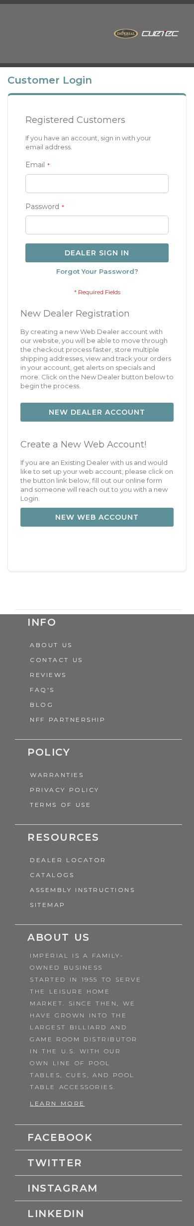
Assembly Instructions (82, 889)
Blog (41, 704)
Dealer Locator (68, 860)
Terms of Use (60, 804)
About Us (51, 645)
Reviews (48, 674)
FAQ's (42, 689)
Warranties (57, 775)
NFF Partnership (67, 719)
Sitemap (48, 904)
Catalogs (52, 875)
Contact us (56, 660)
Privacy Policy (64, 789)
